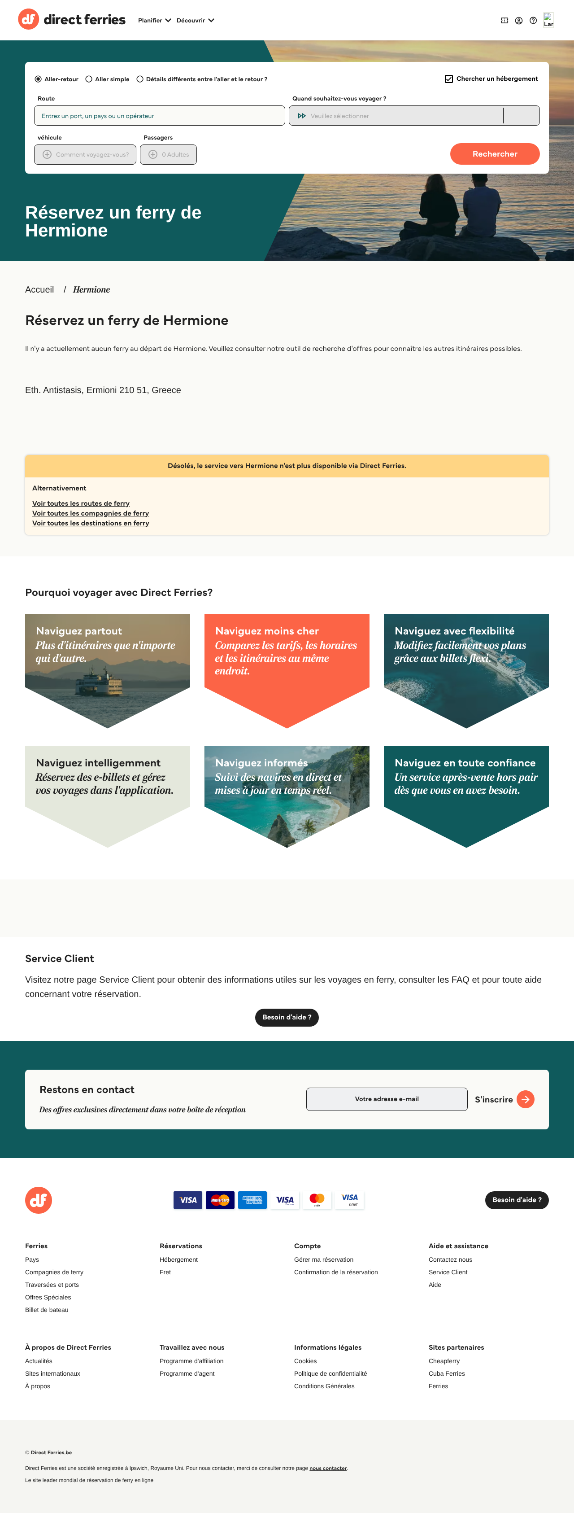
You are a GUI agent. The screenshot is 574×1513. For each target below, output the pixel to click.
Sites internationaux (52, 1373)
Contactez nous (450, 1259)
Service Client (448, 1272)
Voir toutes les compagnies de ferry (90, 513)
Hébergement (179, 1259)
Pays (32, 1259)
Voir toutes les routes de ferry (81, 503)
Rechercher (495, 153)
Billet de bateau (47, 1309)
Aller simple (112, 79)
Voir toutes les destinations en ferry (90, 523)
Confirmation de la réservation (336, 1272)
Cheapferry (444, 1360)
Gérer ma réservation (323, 1259)
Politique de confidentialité (330, 1373)
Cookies (305, 1360)
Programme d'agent (187, 1373)
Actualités (38, 1360)
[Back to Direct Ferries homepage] (72, 20)
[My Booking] (504, 19)
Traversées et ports (52, 1284)
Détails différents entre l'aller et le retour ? (207, 79)
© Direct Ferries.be (48, 1453)
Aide (435, 1284)
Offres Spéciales (48, 1297)
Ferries (438, 1386)
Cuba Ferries (447, 1373)
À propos (37, 1386)
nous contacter (328, 1468)
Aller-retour (61, 79)
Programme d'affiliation (191, 1360)
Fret (165, 1272)
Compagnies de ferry (54, 1272)
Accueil (39, 290)
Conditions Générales (324, 1386)
